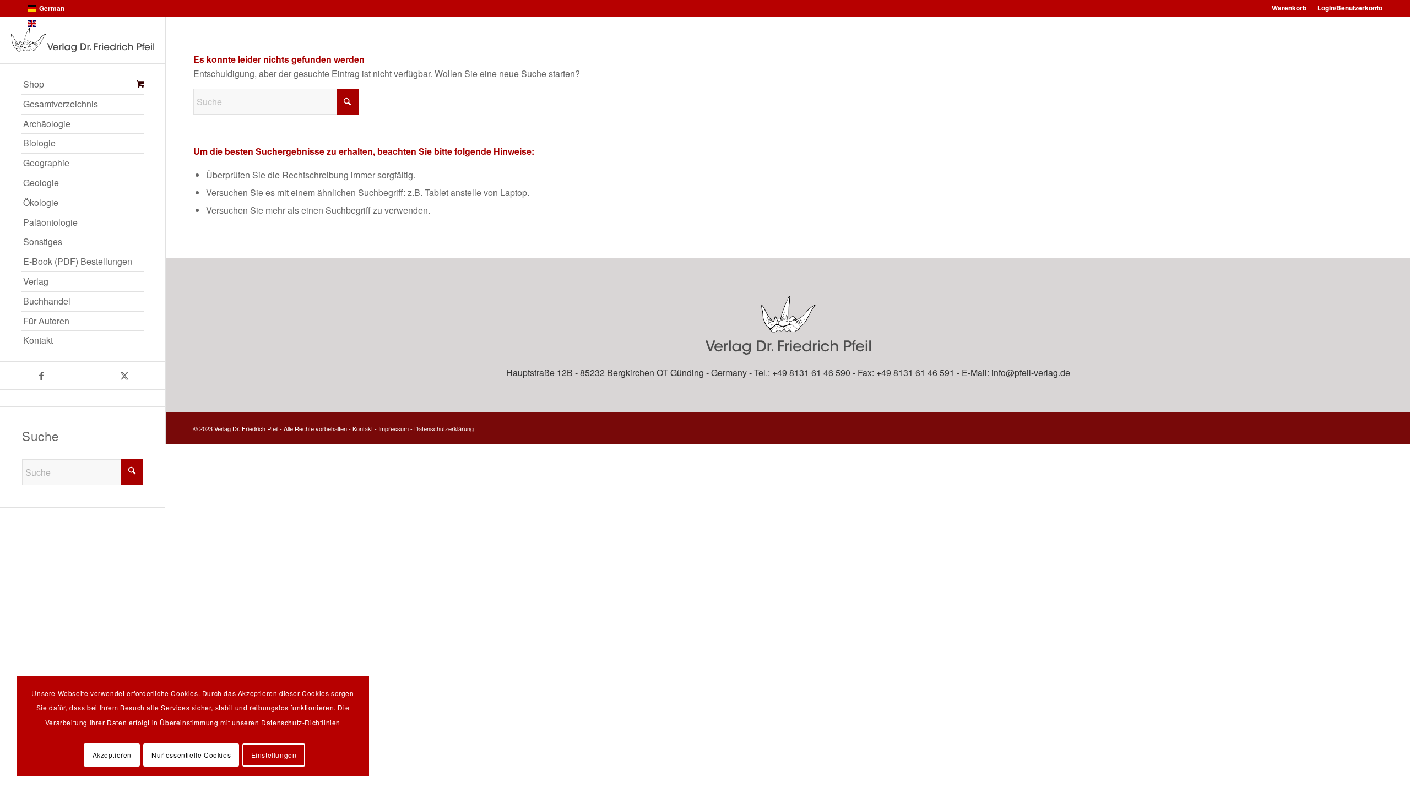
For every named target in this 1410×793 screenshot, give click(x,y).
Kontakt (362, 428)
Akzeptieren (112, 754)
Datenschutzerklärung (444, 428)
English (50, 24)
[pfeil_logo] (82, 40)
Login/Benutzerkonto (1349, 8)
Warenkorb (1289, 8)
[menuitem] (82, 85)
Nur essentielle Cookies (191, 754)
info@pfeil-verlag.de (1030, 372)
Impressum (393, 428)
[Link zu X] (124, 375)
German (51, 8)
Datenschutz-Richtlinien (300, 722)
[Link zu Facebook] (41, 375)
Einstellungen (274, 754)
